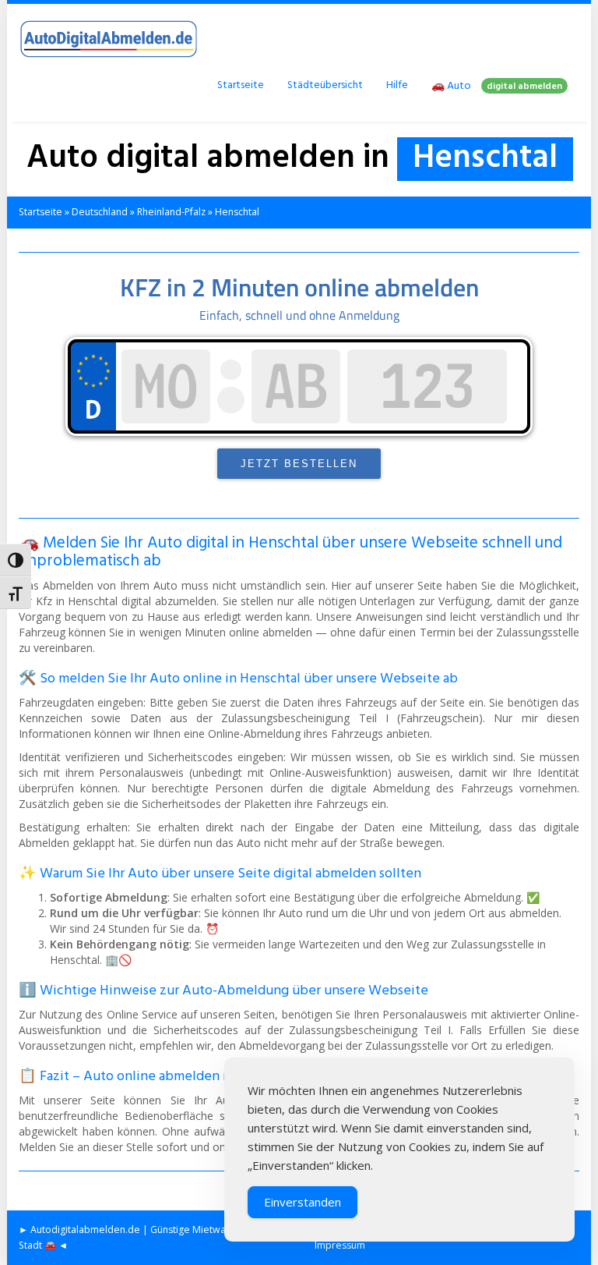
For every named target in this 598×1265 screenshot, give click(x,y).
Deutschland (100, 211)
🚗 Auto (496, 86)
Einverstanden (302, 1202)
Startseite (240, 85)
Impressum (340, 1245)
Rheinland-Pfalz (171, 211)
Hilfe (397, 85)
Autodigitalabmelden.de (85, 1229)
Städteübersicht (325, 85)
